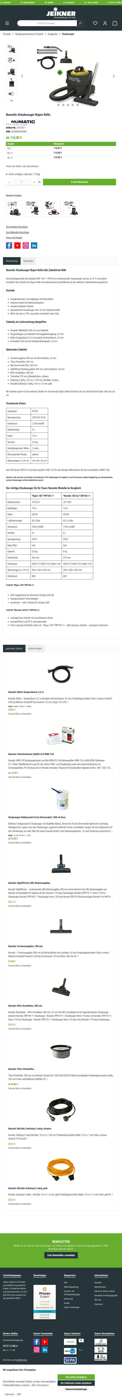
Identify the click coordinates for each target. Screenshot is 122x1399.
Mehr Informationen (40, 1385)
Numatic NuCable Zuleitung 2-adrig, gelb (27, 1188)
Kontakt (66, 1303)
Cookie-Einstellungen (72, 1307)
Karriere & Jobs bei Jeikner (104, 1291)
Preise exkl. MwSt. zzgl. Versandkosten (22, 166)
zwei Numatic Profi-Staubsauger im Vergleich (51, 477)
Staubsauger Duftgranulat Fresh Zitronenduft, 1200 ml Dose (37, 817)
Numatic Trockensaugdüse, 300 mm (25, 946)
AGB (65, 1282)
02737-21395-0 (116, 2)
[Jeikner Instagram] (26, 246)
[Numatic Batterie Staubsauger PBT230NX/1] (71, 208)
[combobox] (47, 23)
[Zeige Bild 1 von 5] (58, 105)
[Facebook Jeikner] (10, 246)
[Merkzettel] (95, 23)
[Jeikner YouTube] (18, 246)
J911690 (67, 502)
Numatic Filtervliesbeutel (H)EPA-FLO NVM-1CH (31, 754)
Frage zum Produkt (14, 237)
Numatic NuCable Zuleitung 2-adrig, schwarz (29, 1128)
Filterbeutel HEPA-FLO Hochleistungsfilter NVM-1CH (32, 470)
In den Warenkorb (79, 182)
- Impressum (9, 1394)
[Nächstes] (113, 76)
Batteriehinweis (100, 1287)
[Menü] (7, 23)
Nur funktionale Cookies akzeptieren (76, 1383)
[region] (61, 76)
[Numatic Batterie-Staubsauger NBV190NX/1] (14, 208)
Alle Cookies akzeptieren (76, 1377)
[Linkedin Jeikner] (35, 246)
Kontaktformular (21, 1360)
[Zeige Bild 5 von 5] (77, 105)
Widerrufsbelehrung (71, 1287)
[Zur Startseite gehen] (61, 13)
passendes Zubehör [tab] (14, 648)
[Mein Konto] (105, 23)
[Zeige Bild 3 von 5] (68, 105)
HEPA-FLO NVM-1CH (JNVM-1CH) (77, 563)
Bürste (40, 358)
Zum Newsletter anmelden (61, 1255)
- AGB (18, 1394)
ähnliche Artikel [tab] (35, 648)
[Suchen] (80, 23)
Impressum (98, 1304)
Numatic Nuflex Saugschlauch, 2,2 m (26, 692)
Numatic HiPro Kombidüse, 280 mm (25, 1005)
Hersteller (98, 1282)
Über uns (97, 1300)
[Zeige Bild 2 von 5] (63, 105)
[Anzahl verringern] (9, 182)
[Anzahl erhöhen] (34, 182)
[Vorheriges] (22, 76)
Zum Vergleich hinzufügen (17, 226)
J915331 (36, 502)
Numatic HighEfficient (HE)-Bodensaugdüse (29, 883)
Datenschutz (68, 1299)
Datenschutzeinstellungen (76, 1389)
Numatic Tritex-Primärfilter (21, 1069)
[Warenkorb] (115, 23)
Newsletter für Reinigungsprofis (106, 1295)
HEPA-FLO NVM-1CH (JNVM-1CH (46, 563)
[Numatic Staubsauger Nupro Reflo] (68, 76)
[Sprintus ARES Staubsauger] (52, 208)
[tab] (12, 261)
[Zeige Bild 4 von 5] (73, 105)
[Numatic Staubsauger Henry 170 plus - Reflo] (33, 208)
